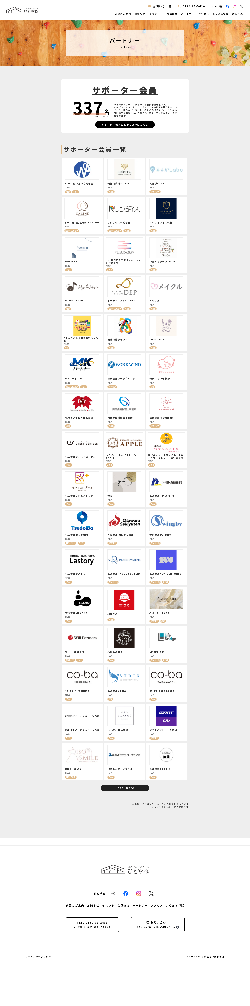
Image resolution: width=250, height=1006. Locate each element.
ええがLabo (156, 183)
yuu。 (111, 495)
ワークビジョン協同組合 (79, 183)
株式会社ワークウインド (121, 378)
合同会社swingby (160, 534)
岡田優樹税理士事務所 (120, 417)
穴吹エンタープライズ (120, 768)
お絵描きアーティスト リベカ (82, 729)
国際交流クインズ (117, 339)
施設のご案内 (123, 13)
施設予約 (237, 13)
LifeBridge (157, 651)
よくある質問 (220, 13)
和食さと (112, 613)
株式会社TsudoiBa (77, 534)
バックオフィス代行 (160, 222)
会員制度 (172, 13)
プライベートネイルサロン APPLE (121, 456)
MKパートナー (73, 378)
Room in (71, 261)
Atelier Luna (159, 612)
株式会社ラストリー (76, 573)
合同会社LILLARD (76, 612)
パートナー (188, 13)
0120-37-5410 (194, 6)
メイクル (154, 300)
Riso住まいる (73, 768)
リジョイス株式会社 (118, 222)
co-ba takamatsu (161, 690)
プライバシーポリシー (38, 956)
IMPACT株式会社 (117, 729)
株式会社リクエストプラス (80, 495)
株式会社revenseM (161, 417)
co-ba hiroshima (77, 690)
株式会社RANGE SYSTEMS (124, 573)
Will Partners (74, 651)
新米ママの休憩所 (159, 378)
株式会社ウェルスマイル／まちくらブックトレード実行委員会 (166, 456)
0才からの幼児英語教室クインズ (81, 339)
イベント (108, 905)
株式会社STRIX (116, 690)
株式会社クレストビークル (80, 456)
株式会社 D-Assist (161, 495)
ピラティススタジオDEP (121, 300)
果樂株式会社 (115, 651)
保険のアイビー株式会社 (79, 417)
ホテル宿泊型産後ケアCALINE (82, 222)
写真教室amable (159, 768)
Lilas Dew (157, 339)
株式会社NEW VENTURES (165, 573)
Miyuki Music (74, 300)
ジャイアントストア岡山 (163, 729)
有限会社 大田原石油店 (120, 534)
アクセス (203, 13)
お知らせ (140, 13)
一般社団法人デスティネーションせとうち (123, 261)
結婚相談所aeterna (119, 183)
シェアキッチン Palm (162, 261)
